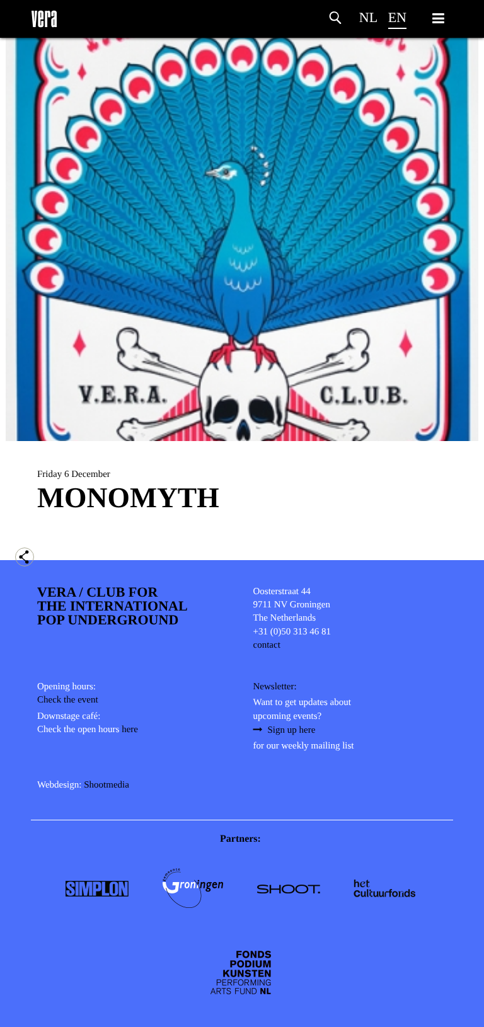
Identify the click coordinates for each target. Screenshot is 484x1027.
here (130, 730)
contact (266, 645)
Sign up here (292, 730)
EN (397, 17)
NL (368, 17)
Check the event (67, 700)
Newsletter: (275, 687)
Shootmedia (106, 785)
